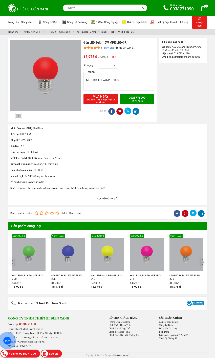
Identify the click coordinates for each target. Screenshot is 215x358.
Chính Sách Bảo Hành (119, 332)
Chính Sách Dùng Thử (119, 328)
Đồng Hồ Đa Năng (168, 328)
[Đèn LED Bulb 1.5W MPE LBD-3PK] (147, 252)
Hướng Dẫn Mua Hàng (119, 322)
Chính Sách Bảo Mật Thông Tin (124, 335)
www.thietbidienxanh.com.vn (31, 342)
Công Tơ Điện (166, 325)
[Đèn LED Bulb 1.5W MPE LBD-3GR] (29, 252)
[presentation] (12, 262)
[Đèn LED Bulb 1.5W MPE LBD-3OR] (186, 252)
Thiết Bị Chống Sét (168, 338)
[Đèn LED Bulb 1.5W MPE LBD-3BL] (68, 252)
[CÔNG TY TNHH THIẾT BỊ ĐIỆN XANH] (29, 8)
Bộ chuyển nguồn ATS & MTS (173, 335)
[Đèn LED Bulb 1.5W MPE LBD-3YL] (107, 252)
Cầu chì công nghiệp (169, 322)
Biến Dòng (164, 332)
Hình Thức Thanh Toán (120, 325)
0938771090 (182, 9)
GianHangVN (123, 355)
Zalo (7, 340)
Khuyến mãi (199, 24)
